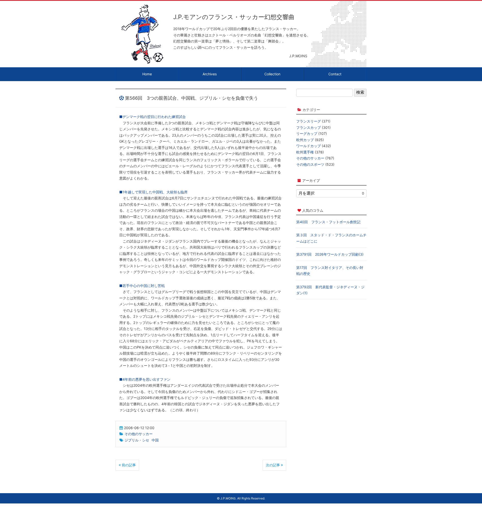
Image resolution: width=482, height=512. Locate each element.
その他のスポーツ (310, 164)
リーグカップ (306, 133)
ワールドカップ (308, 146)
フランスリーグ (308, 121)
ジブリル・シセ (137, 440)
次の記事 (273, 465)
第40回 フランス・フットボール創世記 (328, 222)
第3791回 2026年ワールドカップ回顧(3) (330, 254)
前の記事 (128, 465)
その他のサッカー (139, 434)
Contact (334, 74)
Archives (210, 74)
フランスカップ (308, 127)
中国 (155, 440)
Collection (272, 74)
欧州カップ (305, 140)
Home (147, 74)
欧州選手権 (305, 152)
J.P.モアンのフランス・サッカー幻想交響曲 (233, 17)
